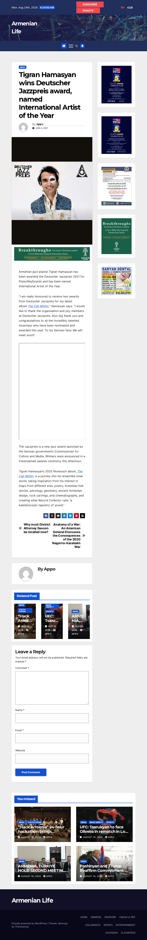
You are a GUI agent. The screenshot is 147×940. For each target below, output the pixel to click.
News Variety (50, 606)
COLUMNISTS (92, 925)
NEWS (22, 67)
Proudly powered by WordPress (30, 923)
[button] (76, 45)
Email (19, 730)
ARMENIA (96, 917)
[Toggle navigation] (71, 46)
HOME (83, 917)
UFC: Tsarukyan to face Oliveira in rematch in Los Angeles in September (103, 831)
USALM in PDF (127, 917)
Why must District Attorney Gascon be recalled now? (37, 528)
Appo (39, 124)
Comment (22, 667)
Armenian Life (32, 900)
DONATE (88, 10)
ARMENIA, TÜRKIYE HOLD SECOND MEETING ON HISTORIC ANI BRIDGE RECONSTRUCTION (42, 873)
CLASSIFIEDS (128, 932)
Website (20, 750)
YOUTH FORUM (22, 610)
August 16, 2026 (31, 837)
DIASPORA (110, 917)
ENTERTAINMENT (125, 925)
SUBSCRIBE (90, 4)
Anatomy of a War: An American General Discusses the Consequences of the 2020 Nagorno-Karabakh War (66, 535)
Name (19, 710)
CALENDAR (111, 932)
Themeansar (22, 926)
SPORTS (49, 611)
